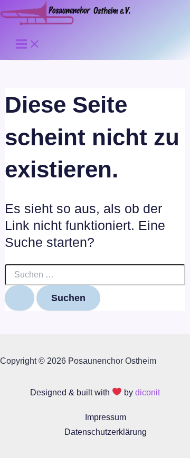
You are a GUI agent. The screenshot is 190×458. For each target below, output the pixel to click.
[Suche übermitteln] (19, 298)
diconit (147, 392)
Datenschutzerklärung (105, 431)
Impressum (105, 417)
